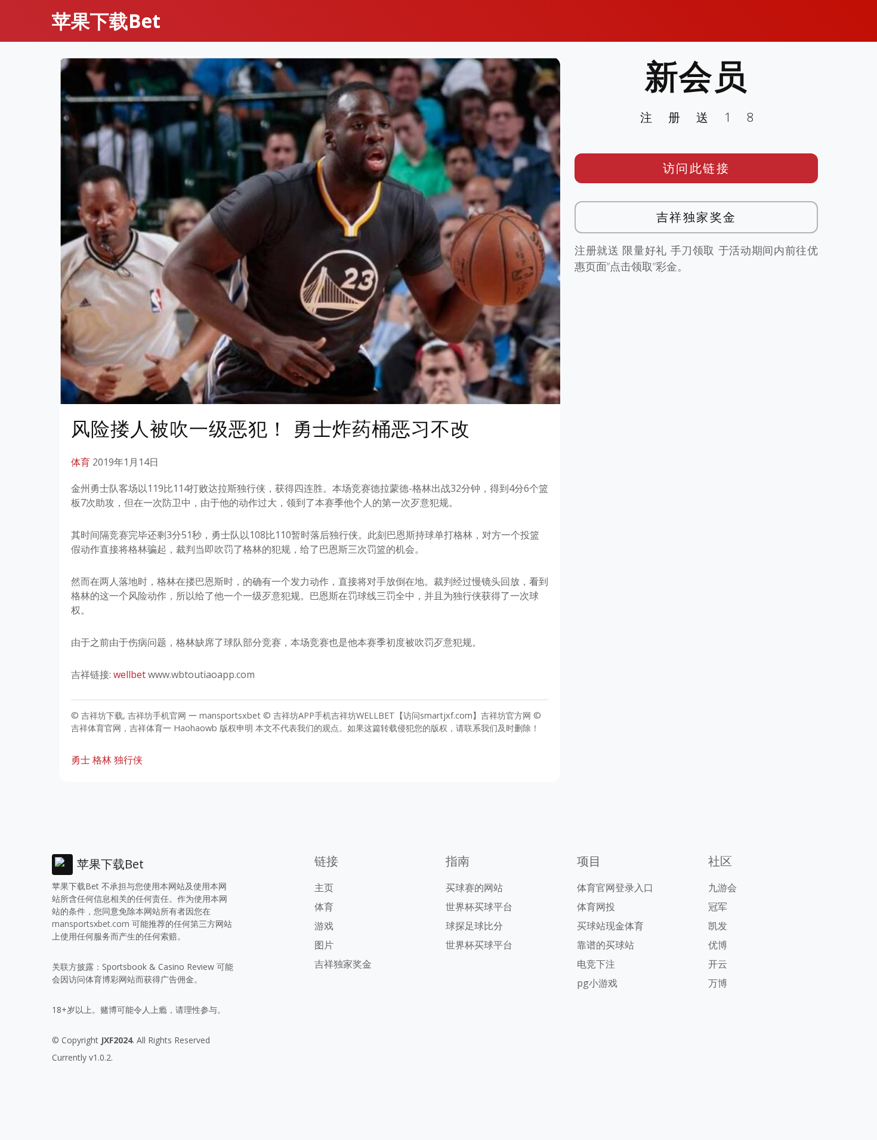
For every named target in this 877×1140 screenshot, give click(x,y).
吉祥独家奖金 (696, 217)
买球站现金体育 (610, 925)
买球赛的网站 (474, 887)
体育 (80, 462)
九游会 (722, 887)
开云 (717, 963)
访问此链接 (696, 168)
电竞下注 (596, 963)
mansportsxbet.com (90, 923)
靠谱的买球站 (605, 944)
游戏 (323, 925)
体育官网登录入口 (615, 887)
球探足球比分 (474, 925)
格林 (102, 759)
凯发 (717, 925)
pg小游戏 (597, 983)
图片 (323, 944)
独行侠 (128, 759)
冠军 (717, 906)
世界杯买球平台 (479, 906)
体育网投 (596, 906)
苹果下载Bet (106, 20)
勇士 (80, 759)
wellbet (129, 674)
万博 (717, 983)
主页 (323, 887)
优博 (717, 944)
